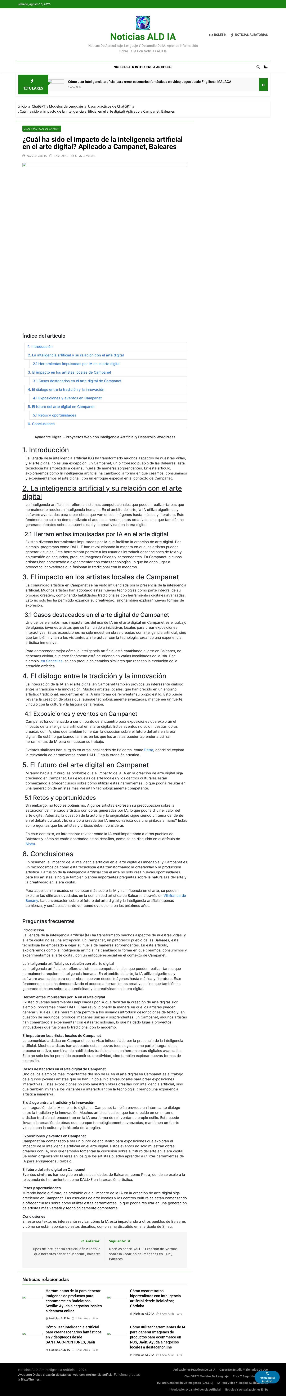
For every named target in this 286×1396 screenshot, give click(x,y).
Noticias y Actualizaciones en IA (246, 1389)
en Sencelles (51, 661)
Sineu (30, 844)
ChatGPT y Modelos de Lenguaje (206, 1376)
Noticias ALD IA (143, 36)
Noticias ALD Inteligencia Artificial (143, 67)
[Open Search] (258, 66)
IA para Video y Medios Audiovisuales (242, 1383)
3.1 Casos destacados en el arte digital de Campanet (77, 381)
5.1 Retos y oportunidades (54, 415)
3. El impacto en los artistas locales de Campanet (69, 372)
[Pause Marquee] (263, 84)
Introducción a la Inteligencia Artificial (195, 1389)
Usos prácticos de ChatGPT (42, 128)
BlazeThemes (30, 1379)
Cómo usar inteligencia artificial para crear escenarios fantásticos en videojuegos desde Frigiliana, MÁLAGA (149, 82)
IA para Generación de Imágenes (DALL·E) (185, 1383)
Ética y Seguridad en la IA (250, 1376)
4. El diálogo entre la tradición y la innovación (66, 389)
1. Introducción (40, 347)
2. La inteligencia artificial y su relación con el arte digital (76, 355)
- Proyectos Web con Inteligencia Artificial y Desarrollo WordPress (105, 437)
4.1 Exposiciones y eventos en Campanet (67, 398)
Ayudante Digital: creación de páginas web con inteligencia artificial (65, 1374)
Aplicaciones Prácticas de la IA (194, 1370)
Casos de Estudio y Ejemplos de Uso (243, 1370)
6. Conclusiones (41, 424)
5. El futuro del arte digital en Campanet (61, 407)
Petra (148, 750)
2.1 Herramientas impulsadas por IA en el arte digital (76, 364)
